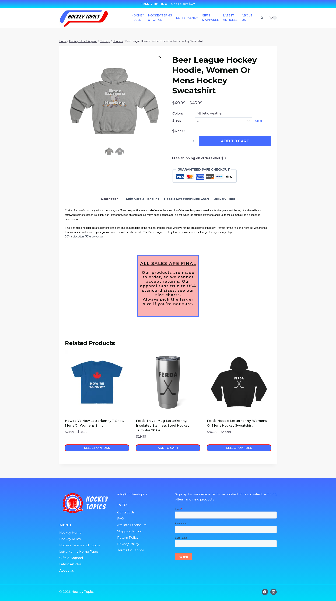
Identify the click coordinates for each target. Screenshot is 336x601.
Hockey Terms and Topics (79, 545)
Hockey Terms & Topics (160, 18)
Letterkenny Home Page (78, 552)
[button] (159, 56)
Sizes (176, 121)
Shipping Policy (129, 531)
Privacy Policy (128, 544)
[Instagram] (273, 592)
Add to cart (235, 141)
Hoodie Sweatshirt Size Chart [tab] (186, 199)
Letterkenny (187, 17)
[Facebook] (265, 592)
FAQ (120, 519)
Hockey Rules (137, 18)
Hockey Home (70, 533)
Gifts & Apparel (210, 18)
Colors (177, 113)
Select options (97, 448)
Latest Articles (230, 18)
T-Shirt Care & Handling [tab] (141, 199)
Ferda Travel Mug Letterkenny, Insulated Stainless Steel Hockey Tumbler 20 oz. (162, 425)
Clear (258, 120)
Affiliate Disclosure (132, 525)
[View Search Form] (262, 17)
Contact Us (126, 512)
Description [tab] (109, 199)
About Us (247, 18)
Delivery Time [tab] (224, 199)
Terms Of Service (130, 550)
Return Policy (127, 538)
